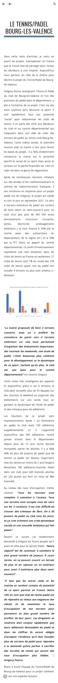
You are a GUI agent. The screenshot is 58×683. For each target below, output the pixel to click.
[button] (3, 4)
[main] (29, 28)
